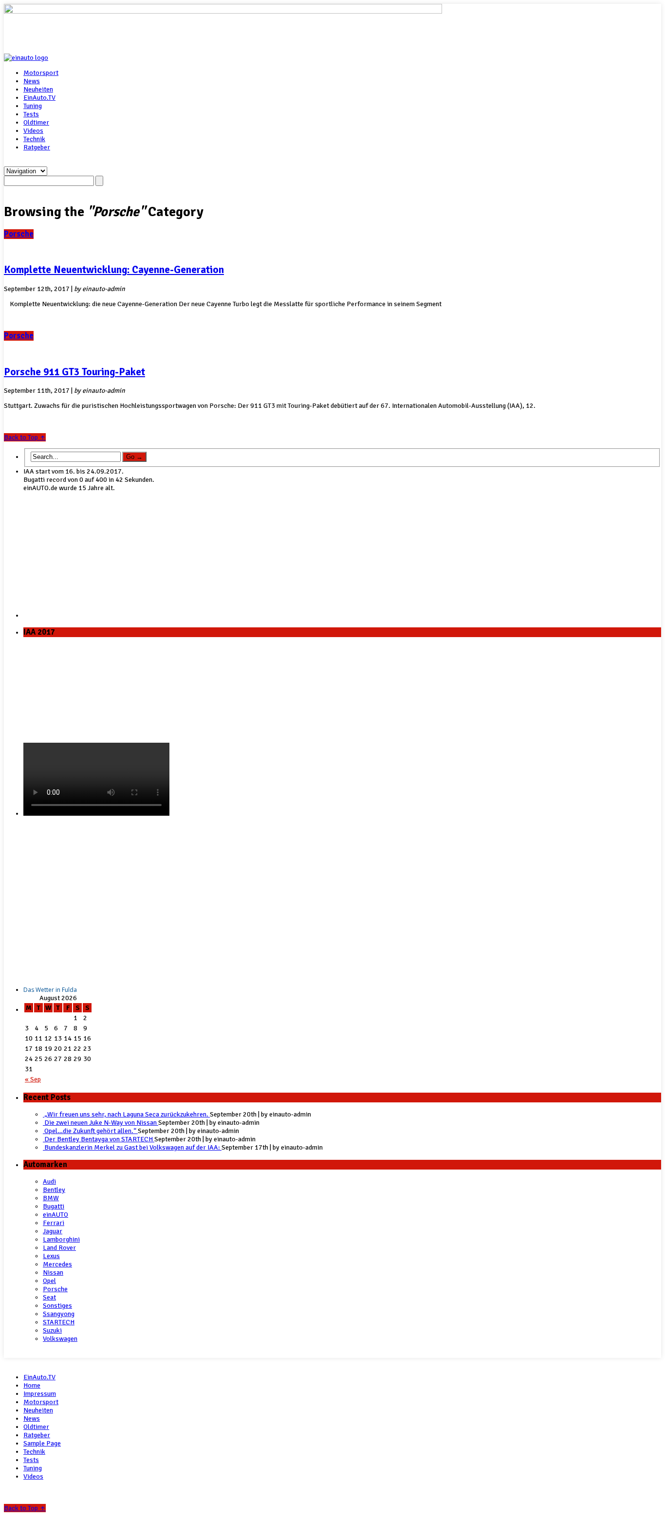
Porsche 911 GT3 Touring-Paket (74, 372)
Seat (49, 1297)
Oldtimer (36, 122)
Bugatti (53, 1206)
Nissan (53, 1272)
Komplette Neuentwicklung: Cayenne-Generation (114, 269)
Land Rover (59, 1248)
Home (31, 1385)
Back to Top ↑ (25, 437)
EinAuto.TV (39, 97)
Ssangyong (58, 1314)
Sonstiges (57, 1305)
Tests (31, 114)
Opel (49, 1281)
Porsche (19, 234)
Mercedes (57, 1264)
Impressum (39, 1394)
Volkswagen (60, 1339)
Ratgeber (36, 147)
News (31, 81)
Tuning (32, 106)
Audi (49, 1181)
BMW (51, 1198)
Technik (34, 139)
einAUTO (55, 1214)
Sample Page (42, 1443)
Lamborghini (61, 1239)
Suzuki (52, 1330)
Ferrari (53, 1223)
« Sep (33, 1079)
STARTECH (58, 1322)
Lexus (51, 1256)
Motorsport (40, 73)
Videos (33, 131)
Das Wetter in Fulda (50, 990)
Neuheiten (38, 89)
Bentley (54, 1190)
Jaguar (52, 1231)
